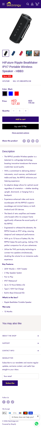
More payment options (20, 132)
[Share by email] (37, 140)
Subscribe (10, 383)
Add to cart (20, 119)
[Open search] (28, 4)
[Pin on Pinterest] (28, 140)
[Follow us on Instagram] (8, 402)
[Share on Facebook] (24, 140)
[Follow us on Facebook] (3, 402)
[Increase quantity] (25, 110)
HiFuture (6, 81)
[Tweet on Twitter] (32, 140)
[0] (36, 4)
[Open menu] (3, 4)
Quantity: (6, 110)
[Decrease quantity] (13, 110)
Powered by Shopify (9, 424)
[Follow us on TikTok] (12, 402)
